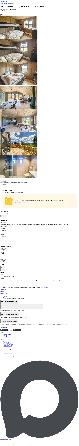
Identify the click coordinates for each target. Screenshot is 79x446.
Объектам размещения (7, 353)
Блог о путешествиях (7, 343)
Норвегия (5, 296)
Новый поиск (11, 3)
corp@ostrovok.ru (45, 287)
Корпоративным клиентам (8, 355)
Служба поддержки (6, 342)
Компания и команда (7, 334)
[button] (39, 27)
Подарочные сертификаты (8, 349)
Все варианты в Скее (4, 3)
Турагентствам (6, 354)
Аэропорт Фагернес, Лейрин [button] (8, 218)
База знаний (5, 341)
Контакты (5, 335)
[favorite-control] (1, 15)
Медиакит (2, 293)
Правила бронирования (7, 346)
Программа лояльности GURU (9, 348)
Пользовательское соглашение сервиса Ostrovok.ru (13, 347)
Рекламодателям (6, 357)
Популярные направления (8, 344)
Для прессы (5, 337)
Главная (4, 295)
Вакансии (5, 336)
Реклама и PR (5, 358)
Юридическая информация (8, 345)
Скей (4, 297)
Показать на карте (12, 9)
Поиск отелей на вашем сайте (9, 356)
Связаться (6, 293)
